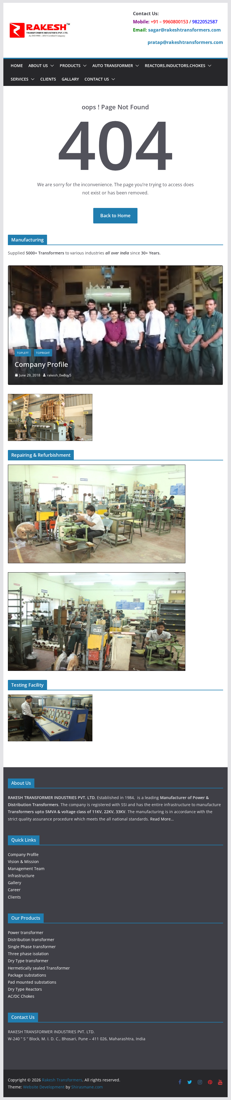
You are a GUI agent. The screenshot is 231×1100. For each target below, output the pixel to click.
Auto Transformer (112, 65)
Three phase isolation (28, 953)
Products (70, 65)
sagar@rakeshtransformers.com (184, 30)
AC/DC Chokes (21, 996)
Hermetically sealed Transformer (39, 968)
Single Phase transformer (32, 946)
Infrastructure (21, 875)
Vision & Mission (23, 861)
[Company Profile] (115, 269)
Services (19, 79)
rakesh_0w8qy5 (59, 375)
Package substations (27, 975)
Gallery (14, 882)
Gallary (70, 79)
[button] (51, 66)
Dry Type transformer (28, 960)
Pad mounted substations (32, 982)
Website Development (44, 1087)
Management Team (26, 868)
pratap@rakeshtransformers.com (185, 42)
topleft (23, 353)
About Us (38, 65)
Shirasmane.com (87, 1087)
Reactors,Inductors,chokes (175, 65)
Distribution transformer (31, 939)
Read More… (162, 819)
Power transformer (25, 932)
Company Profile (41, 364)
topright (43, 353)
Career (14, 889)
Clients (48, 79)
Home (17, 65)
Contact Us (97, 79)
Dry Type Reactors (25, 989)
